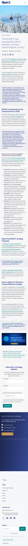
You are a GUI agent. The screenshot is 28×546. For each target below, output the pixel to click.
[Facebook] (8, 54)
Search (22, 529)
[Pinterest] (10, 54)
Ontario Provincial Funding (14, 357)
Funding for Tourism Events (15, 351)
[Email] (13, 54)
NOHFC (5, 353)
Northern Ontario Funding (13, 353)
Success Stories (6, 35)
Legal (8, 539)
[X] (3, 54)
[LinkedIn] (5, 54)
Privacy (11, 539)
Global (4, 539)
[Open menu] (25, 3)
